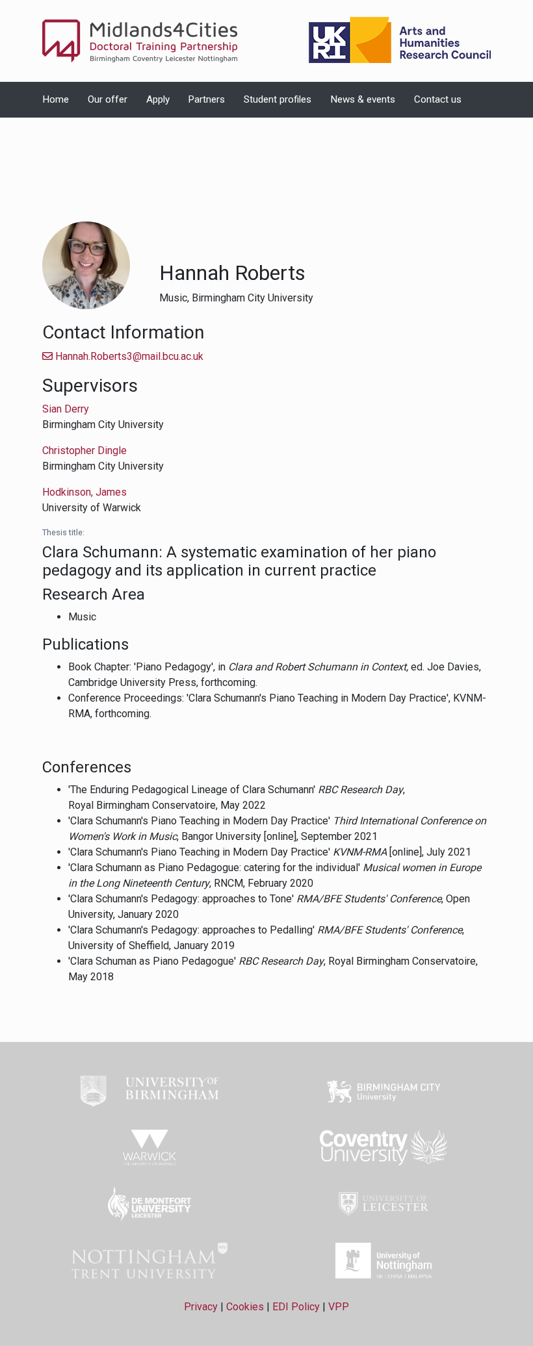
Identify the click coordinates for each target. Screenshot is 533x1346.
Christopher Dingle (84, 450)
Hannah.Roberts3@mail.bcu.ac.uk (128, 356)
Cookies (245, 1307)
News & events (362, 99)
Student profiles (277, 99)
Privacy (201, 1307)
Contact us (438, 99)
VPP (338, 1307)
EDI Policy (296, 1307)
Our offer (107, 99)
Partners (206, 99)
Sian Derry (65, 409)
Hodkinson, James (84, 492)
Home (55, 99)
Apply (158, 99)
